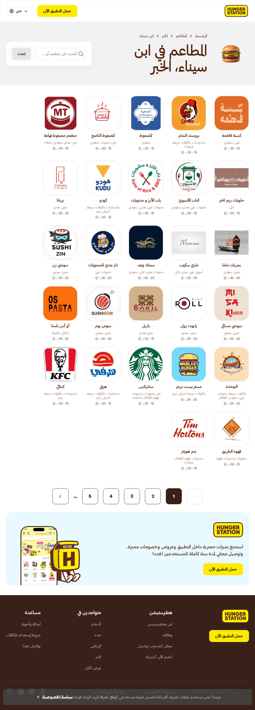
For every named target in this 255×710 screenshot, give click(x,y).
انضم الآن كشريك (158, 657)
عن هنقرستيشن (159, 624)
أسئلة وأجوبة (31, 624)
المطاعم (181, 36)
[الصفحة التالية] (60, 496)
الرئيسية (201, 36)
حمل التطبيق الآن (57, 11)
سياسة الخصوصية (57, 697)
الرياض (96, 646)
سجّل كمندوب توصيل (155, 646)
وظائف (167, 635)
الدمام (96, 624)
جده (97, 635)
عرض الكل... (92, 668)
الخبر (165, 36)
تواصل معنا (32, 646)
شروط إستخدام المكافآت (23, 635)
